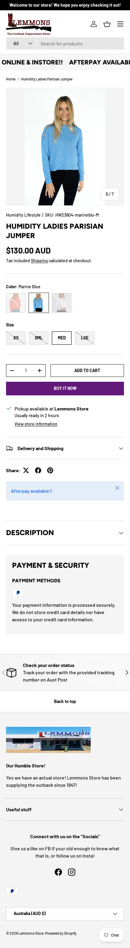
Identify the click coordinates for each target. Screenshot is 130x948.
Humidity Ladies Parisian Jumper (47, 79)
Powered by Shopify (60, 933)
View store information (36, 424)
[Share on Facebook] (38, 470)
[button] (107, 24)
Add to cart (87, 370)
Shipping (39, 260)
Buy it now (65, 388)
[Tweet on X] (26, 470)
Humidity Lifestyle (23, 214)
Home (10, 79)
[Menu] (120, 24)
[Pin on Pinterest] (50, 470)
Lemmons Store (31, 933)
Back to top (65, 701)
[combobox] (65, 43)
